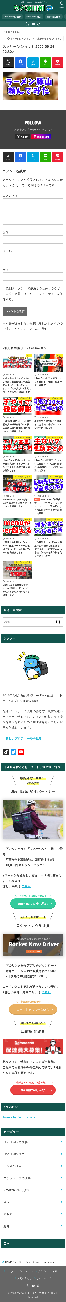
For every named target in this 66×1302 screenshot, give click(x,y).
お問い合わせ (24, 1278)
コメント (10, 195)
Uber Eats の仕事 (12, 16)
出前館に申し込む (33, 1090)
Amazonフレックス (16, 1190)
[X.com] (27, 24)
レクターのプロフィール (19, 1271)
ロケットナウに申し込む (32, 1009)
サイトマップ (43, 1278)
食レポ (7, 1202)
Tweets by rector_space (19, 1117)
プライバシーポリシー (50, 1271)
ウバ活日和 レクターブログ (31, 1293)
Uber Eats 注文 (33, 16)
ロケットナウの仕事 (17, 1178)
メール (7, 251)
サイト (7, 269)
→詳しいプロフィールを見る (22, 738)
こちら (26, 886)
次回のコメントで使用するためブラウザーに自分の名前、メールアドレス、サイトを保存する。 (33, 293)
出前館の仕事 (54, 16)
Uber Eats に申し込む (33, 903)
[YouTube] (33, 24)
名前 (6, 232)
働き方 (7, 1214)
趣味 (6, 1226)
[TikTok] (38, 24)
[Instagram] (41, 137)
